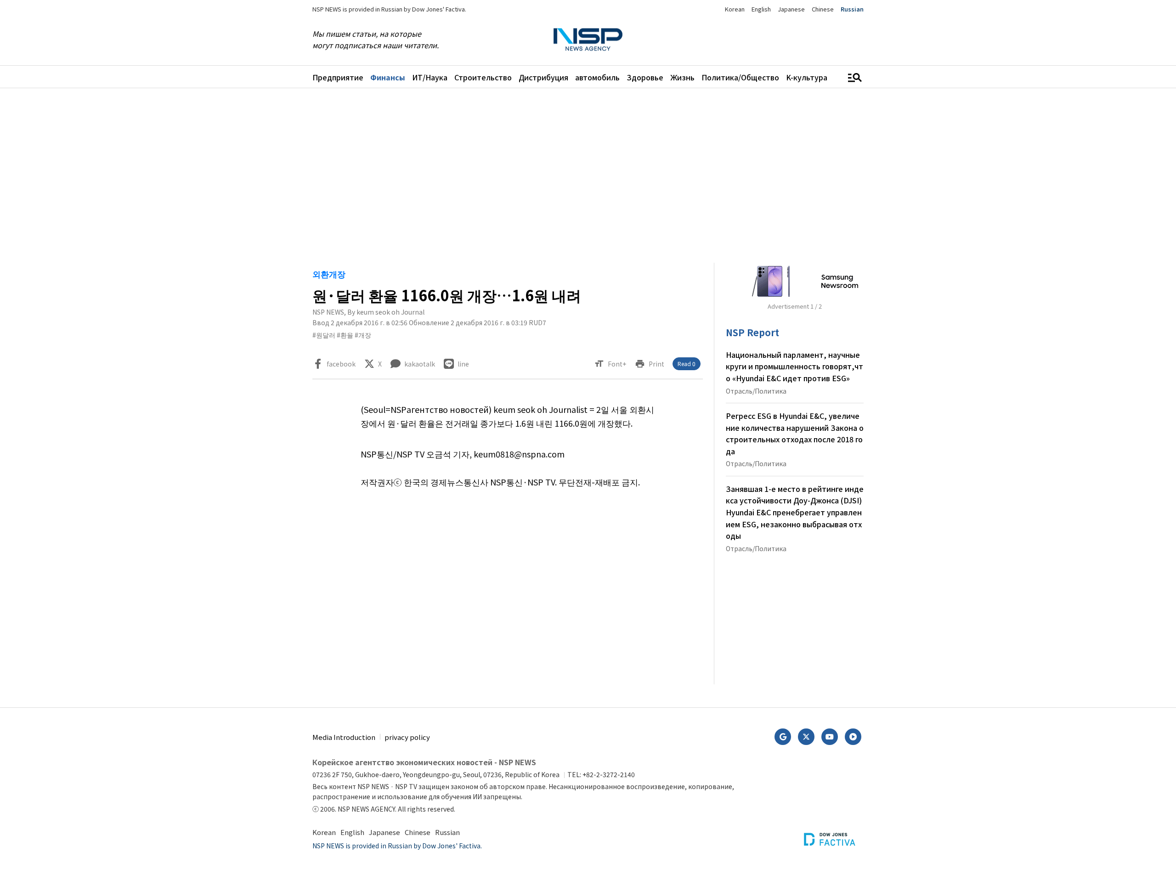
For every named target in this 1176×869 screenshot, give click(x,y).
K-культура (806, 77)
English (761, 9)
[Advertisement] (911, 375)
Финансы (387, 77)
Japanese (791, 9)
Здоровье (645, 77)
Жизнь (682, 77)
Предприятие (337, 77)
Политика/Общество (740, 77)
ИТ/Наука (429, 77)
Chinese (823, 9)
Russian (852, 9)
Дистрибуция (543, 77)
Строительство (483, 77)
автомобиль (597, 77)
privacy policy (407, 737)
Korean (735, 9)
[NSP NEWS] (588, 39)
